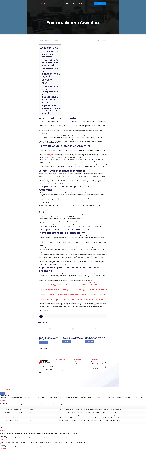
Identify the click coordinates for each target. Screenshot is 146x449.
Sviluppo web (78, 363)
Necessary (3, 401)
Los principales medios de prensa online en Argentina (51, 72)
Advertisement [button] (3, 439)
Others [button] (1, 443)
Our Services (61, 363)
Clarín (45, 83)
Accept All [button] (9, 389)
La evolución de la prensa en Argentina (50, 54)
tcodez (48, 40)
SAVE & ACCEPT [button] (3, 448)
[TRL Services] (44, 3)
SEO (76, 361)
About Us (60, 361)
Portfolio (60, 365)
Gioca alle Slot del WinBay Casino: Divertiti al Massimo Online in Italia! (72, 338)
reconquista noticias (48, 154)
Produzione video (79, 368)
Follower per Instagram (80, 370)
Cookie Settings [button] (3, 389)
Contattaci (60, 372)
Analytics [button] (2, 434)
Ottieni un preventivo (100, 3)
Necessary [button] (2, 400)
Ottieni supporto (62, 370)
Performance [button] (3, 430)
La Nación (47, 79)
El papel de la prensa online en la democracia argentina (51, 109)
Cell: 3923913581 (94, 372)
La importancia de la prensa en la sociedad (50, 63)
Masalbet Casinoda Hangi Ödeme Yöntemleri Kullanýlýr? (95, 338)
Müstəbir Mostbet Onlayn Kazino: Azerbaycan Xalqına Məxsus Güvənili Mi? (49, 339)
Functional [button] (2, 426)
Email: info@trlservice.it (96, 370)
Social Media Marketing (80, 372)
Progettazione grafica (80, 365)
